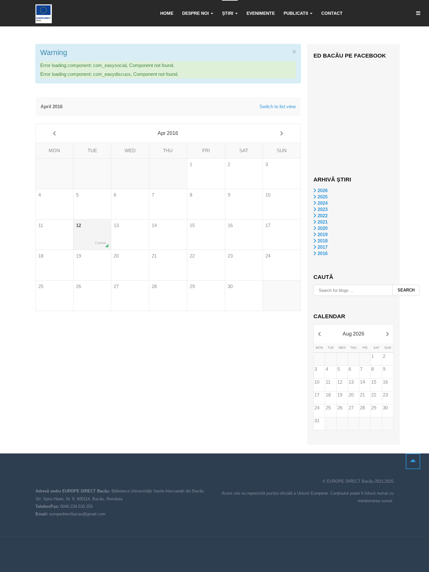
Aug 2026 (353, 333)
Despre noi (196, 13)
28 (154, 286)
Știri (228, 13)
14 (154, 225)
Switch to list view (277, 106)
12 (91, 234)
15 (192, 225)
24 (267, 255)
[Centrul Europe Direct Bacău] (43, 13)
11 (40, 225)
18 (40, 255)
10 (267, 194)
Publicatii (296, 13)
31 (316, 420)
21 (154, 255)
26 (78, 286)
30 (230, 286)
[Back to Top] (413, 461)
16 (230, 225)
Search (406, 290)
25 (40, 286)
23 (230, 255)
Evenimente (261, 13)
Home (166, 13)
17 (267, 225)
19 (78, 255)
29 (192, 286)
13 (116, 225)
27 (116, 286)
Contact (332, 13)
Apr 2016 (168, 133)
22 (192, 255)
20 (116, 255)
